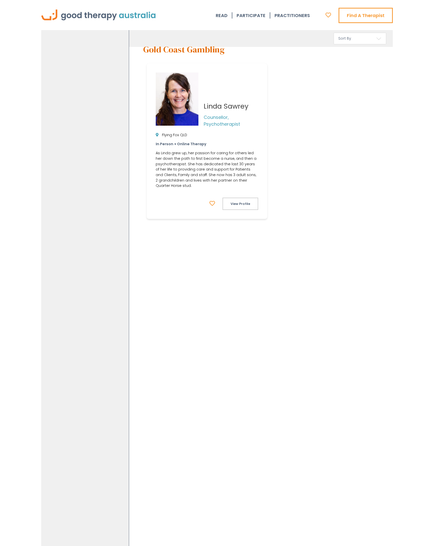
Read (222, 15)
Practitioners (292, 15)
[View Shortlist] (328, 15)
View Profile (240, 204)
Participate (251, 15)
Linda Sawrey (226, 106)
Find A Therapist (366, 15)
